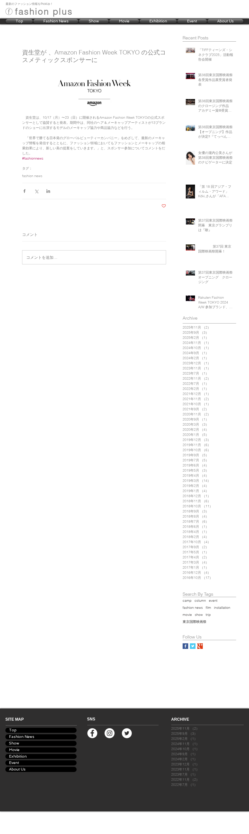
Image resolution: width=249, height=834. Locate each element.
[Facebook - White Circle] (92, 733)
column (200, 601)
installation (222, 608)
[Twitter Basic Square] (193, 646)
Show (14, 743)
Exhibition (18, 756)
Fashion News (21, 737)
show (199, 615)
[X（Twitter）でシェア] (36, 191)
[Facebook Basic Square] (185, 646)
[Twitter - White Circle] (127, 733)
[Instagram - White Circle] (110, 733)
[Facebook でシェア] (24, 191)
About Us (17, 769)
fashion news (32, 176)
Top (13, 730)
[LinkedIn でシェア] (48, 191)
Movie (14, 750)
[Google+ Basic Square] (200, 646)
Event (14, 763)
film (208, 608)
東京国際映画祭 (194, 622)
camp (187, 601)
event (213, 601)
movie (187, 615)
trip (208, 615)
